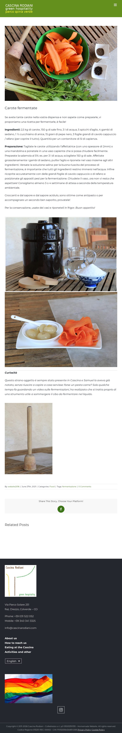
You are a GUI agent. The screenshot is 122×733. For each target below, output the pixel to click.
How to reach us (16, 642)
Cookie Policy (98, 730)
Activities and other (18, 651)
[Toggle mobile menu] (115, 5)
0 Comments (84, 486)
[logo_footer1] (20, 566)
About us (11, 638)
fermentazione (69, 486)
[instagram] (61, 709)
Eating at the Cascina (19, 647)
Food (52, 486)
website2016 (13, 486)
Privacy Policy (84, 730)
